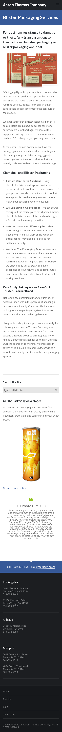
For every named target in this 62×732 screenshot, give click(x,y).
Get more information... (15, 488)
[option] (31, 518)
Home (6, 691)
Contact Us (9, 714)
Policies (7, 699)
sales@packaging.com (43, 566)
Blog (5, 706)
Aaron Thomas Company (25, 4)
